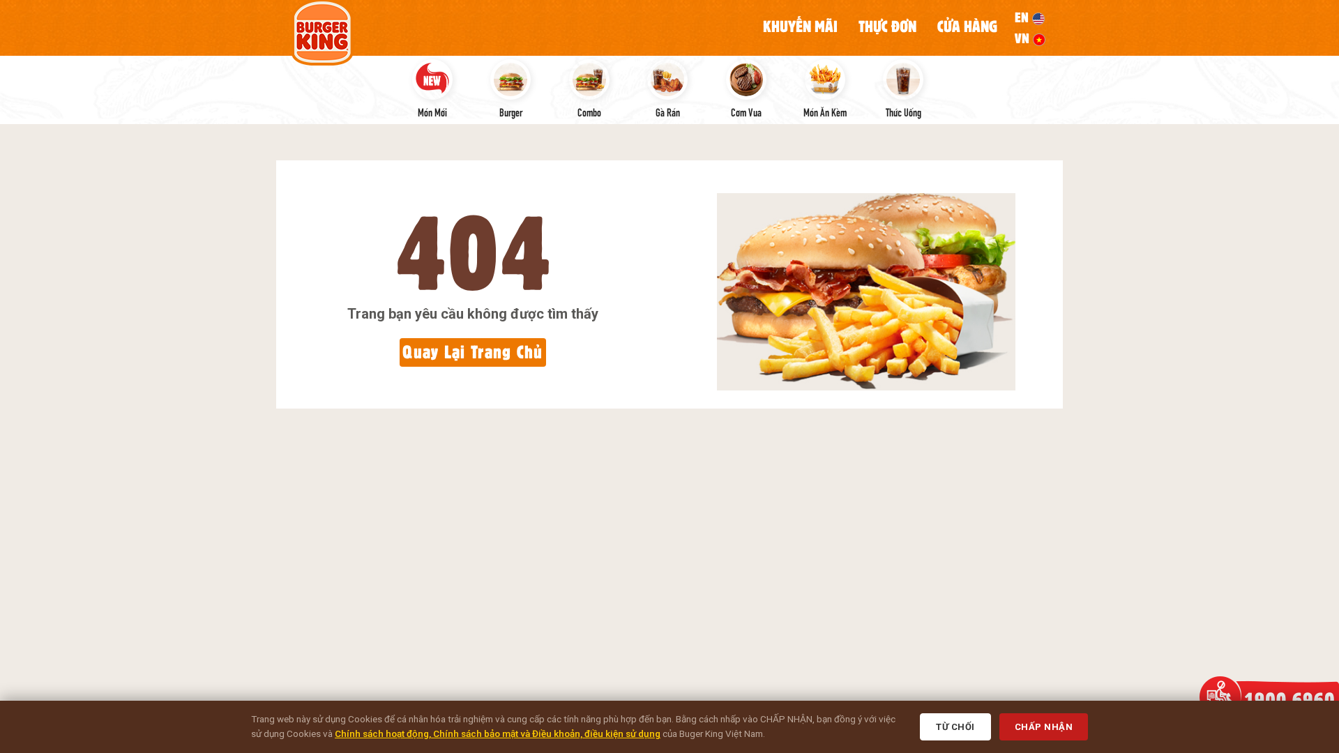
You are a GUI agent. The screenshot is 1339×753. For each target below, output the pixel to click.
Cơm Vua (746, 111)
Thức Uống (903, 111)
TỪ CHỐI (955, 727)
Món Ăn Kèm (825, 111)
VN (1024, 38)
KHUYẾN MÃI (800, 26)
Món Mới (432, 111)
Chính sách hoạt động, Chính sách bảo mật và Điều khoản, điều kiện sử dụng (497, 733)
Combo (589, 111)
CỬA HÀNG (967, 26)
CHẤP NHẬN (1044, 727)
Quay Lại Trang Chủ (472, 351)
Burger (510, 111)
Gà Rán (668, 111)
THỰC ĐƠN (887, 26)
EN (1023, 17)
